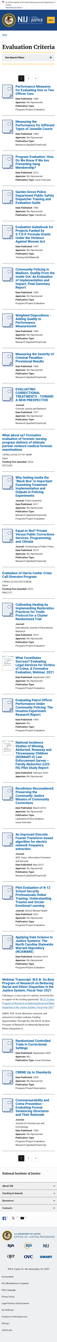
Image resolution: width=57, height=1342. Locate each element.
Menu (51, 20)
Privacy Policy (8, 1296)
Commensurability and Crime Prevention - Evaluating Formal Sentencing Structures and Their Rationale (32, 1107)
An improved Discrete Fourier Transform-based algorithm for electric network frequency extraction (34, 842)
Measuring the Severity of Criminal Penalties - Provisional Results (34, 357)
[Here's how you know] (28, 5)
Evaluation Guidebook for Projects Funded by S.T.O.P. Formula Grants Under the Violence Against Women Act (34, 234)
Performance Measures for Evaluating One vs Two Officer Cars (34, 90)
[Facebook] (5, 1219)
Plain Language (9, 1290)
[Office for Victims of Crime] (28, 1259)
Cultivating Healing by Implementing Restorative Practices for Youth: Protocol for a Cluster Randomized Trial (34, 612)
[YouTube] (23, 1219)
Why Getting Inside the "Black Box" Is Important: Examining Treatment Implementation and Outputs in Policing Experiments (34, 487)
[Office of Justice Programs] (9, 20)
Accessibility (8, 1276)
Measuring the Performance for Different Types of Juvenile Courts (35, 125)
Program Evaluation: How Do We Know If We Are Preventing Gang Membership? (34, 162)
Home (4, 35)
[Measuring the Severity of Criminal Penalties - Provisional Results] (7, 365)
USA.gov (6, 1323)
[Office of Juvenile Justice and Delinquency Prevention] (11, 1259)
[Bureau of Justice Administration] (11, 1248)
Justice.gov (7, 1330)
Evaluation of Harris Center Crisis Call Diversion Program (27, 575)
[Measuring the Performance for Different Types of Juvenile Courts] (7, 133)
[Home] (30, 20)
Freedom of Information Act (14, 1316)
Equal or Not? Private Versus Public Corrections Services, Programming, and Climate (34, 536)
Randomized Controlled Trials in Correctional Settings (33, 1044)
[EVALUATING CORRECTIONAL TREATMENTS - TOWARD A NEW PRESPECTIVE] (7, 400)
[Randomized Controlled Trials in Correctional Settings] (7, 1052)
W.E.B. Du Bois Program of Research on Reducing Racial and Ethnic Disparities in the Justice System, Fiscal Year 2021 (28, 1003)
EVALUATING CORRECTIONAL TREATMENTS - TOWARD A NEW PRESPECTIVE (34, 394)
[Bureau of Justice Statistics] (28, 1249)
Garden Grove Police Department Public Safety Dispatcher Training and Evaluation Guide (34, 197)
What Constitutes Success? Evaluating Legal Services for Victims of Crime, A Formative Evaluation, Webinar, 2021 (35, 665)
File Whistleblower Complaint (15, 1283)
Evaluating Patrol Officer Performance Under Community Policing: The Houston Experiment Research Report (34, 707)
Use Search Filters (14, 57)
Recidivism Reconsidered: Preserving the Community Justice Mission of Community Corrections (34, 796)
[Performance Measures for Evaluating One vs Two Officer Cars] (7, 97)
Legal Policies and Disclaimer (15, 1303)
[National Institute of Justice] (46, 1248)
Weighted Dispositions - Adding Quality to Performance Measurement (33, 320)
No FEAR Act (8, 1310)
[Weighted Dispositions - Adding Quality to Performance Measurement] (7, 326)
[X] (14, 1219)
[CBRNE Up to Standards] (7, 1083)
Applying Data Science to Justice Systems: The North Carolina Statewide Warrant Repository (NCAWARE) (34, 944)
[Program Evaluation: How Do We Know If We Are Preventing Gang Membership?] (7, 168)
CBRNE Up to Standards (33, 1072)
